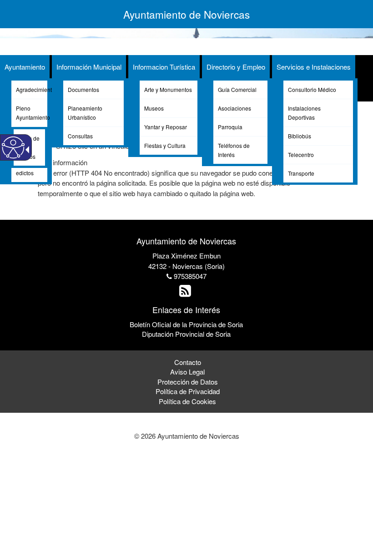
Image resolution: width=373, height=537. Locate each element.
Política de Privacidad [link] (188, 391)
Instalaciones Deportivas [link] (304, 112)
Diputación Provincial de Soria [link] (186, 334)
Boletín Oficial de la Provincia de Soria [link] (186, 324)
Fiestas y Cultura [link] (165, 145)
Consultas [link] (80, 136)
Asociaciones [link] (234, 108)
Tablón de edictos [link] (28, 168)
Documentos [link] (83, 89)
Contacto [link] (187, 362)
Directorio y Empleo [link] (236, 66)
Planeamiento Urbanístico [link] (85, 112)
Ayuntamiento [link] (25, 66)
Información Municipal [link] (88, 66)
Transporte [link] (301, 173)
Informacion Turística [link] (164, 66)
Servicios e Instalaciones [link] (314, 66)
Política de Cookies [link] (187, 401)
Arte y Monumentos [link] (168, 89)
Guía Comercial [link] (237, 89)
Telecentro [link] (301, 154)
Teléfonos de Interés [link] (234, 150)
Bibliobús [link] (299, 136)
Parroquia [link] (230, 127)
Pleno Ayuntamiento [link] (31, 112)
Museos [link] (154, 108)
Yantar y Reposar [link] (165, 127)
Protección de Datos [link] (187, 381)
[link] (186, 293)
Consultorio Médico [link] (312, 89)
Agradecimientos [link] (31, 89)
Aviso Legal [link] (187, 371)
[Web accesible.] (13, 147)
